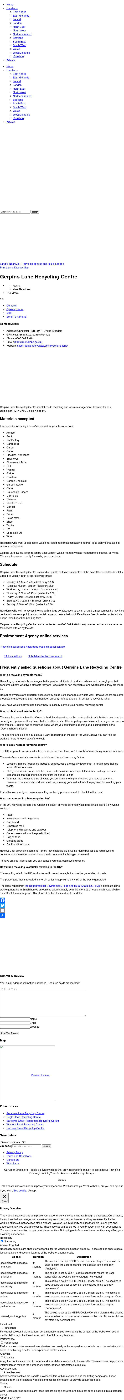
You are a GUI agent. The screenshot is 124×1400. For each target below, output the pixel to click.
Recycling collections (12, 646)
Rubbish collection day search (45, 656)
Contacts (11, 305)
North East (19, 27)
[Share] (62, 915)
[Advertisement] (62, 237)
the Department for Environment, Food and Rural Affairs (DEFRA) (62, 886)
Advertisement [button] (8, 1368)
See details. (20, 1190)
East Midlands (21, 15)
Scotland (18, 38)
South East (19, 41)
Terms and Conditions (18, 1156)
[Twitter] (62, 905)
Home (9, 4)
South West (19, 45)
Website (34, 1026)
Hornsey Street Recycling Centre (25, 1128)
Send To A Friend (16, 316)
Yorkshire (18, 56)
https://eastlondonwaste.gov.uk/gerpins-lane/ (42, 345)
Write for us (12, 1163)
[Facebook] (62, 900)
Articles (10, 60)
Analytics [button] (5, 1354)
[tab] (65, 305)
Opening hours (14, 309)
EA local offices (13, 656)
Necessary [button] (6, 1238)
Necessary (10, 1241)
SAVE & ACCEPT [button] (10, 1398)
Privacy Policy (14, 1152)
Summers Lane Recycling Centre (25, 1113)
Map (8, 313)
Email (33, 1023)
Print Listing (7, 267)
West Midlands (21, 52)
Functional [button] (6, 1324)
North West (19, 30)
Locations (12, 8)
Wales (16, 49)
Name (33, 1019)
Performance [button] (7, 1339)
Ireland (17, 19)
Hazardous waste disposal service (45, 646)
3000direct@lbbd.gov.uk (28, 342)
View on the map (40, 1075)
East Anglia (19, 12)
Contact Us (12, 1160)
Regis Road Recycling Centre (23, 1117)
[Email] (62, 910)
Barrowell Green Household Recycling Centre (32, 1121)
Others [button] (4, 1383)
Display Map (21, 267)
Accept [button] (32, 1190)
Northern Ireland (22, 34)
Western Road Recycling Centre (24, 1124)
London (17, 23)
